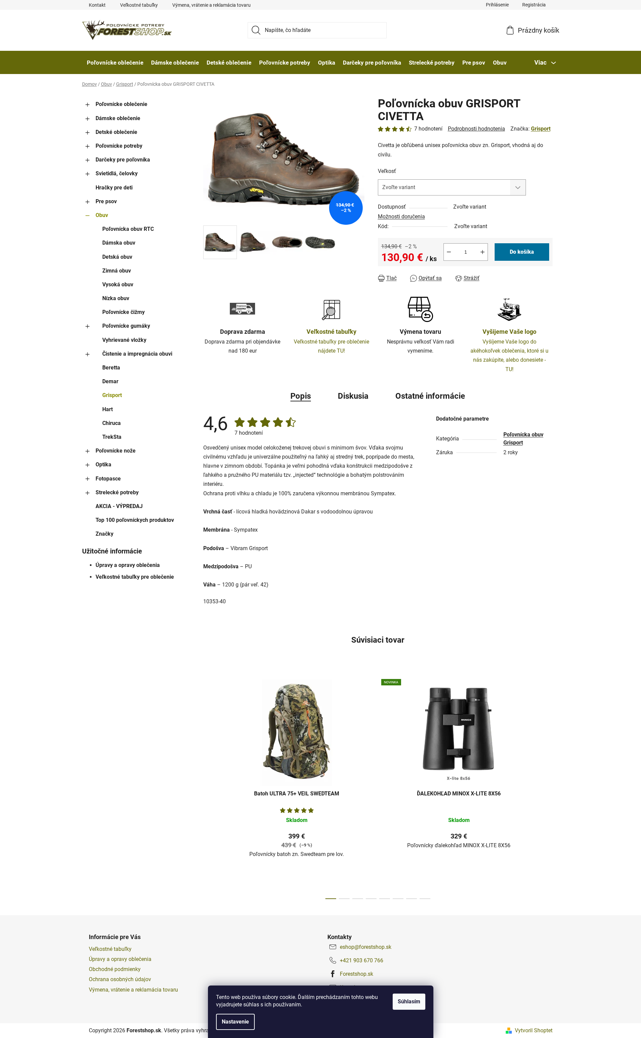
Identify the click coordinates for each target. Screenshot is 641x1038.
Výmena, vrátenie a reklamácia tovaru (211, 5)
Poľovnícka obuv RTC (128, 229)
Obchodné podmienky (115, 969)
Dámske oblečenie (118, 118)
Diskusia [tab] (353, 396)
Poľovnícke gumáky (126, 326)
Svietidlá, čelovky (117, 173)
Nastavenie (235, 1021)
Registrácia (534, 4)
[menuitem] (115, 62)
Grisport (112, 395)
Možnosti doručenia (401, 216)
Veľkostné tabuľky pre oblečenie (135, 577)
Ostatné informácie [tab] (430, 396)
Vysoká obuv (117, 284)
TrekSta (111, 437)
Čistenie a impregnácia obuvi (137, 354)
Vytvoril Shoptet (534, 1030)
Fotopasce (108, 478)
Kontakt (97, 5)
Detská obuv (117, 257)
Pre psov (106, 201)
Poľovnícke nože (116, 451)
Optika (103, 464)
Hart (107, 409)
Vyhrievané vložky (124, 340)
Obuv (102, 215)
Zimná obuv (116, 270)
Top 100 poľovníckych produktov (135, 520)
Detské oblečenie (116, 132)
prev (208, 787)
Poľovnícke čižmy (123, 312)
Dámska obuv (118, 243)
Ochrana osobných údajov (120, 979)
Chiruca (111, 423)
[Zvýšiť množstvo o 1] (482, 252)
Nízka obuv (115, 298)
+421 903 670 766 (361, 960)
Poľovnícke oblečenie (121, 104)
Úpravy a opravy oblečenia (128, 565)
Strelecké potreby (117, 492)
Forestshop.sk (356, 974)
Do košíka (522, 252)
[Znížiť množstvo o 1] (449, 252)
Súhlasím (409, 1001)
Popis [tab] (300, 396)
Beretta (111, 367)
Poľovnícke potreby (119, 146)
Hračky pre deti (114, 187)
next (547, 787)
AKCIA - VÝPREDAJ (119, 506)
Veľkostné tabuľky (139, 5)
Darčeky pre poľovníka (123, 159)
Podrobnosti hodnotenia (476, 129)
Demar (110, 381)
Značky (104, 534)
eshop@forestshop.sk (365, 947)
